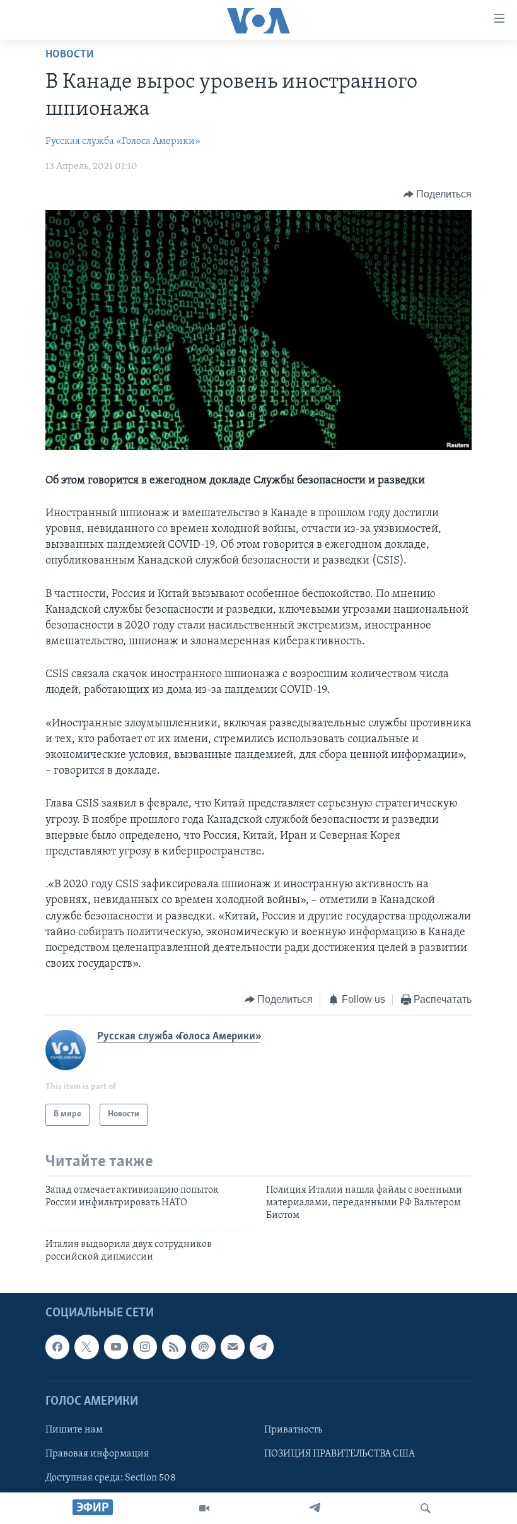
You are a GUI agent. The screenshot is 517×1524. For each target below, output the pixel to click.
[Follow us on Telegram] (262, 1347)
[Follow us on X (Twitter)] (86, 1347)
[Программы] (204, 1508)
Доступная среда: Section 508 (110, 1478)
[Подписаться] (233, 1347)
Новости (69, 55)
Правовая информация (97, 1454)
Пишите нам (74, 1430)
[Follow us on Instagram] (145, 1347)
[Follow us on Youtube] (116, 1347)
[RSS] (174, 1347)
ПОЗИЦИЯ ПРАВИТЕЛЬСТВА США (339, 1454)
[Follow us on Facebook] (57, 1347)
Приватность (293, 1430)
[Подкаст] (203, 1347)
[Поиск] (425, 1508)
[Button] (438, 194)
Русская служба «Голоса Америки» (122, 141)
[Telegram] (314, 1508)
